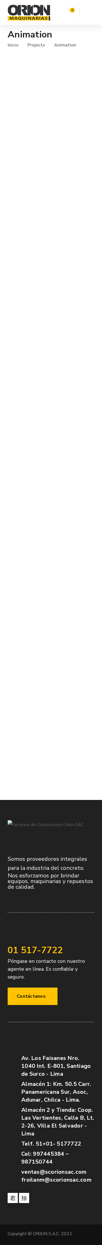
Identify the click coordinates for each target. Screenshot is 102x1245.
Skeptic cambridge (34, 566)
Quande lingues (30, 347)
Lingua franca (26, 493)
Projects (36, 45)
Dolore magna (27, 273)
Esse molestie (27, 200)
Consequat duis (29, 713)
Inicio (13, 45)
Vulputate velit (29, 127)
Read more (16, 171)
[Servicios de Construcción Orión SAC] (29, 12)
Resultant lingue (31, 420)
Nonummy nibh (28, 639)
